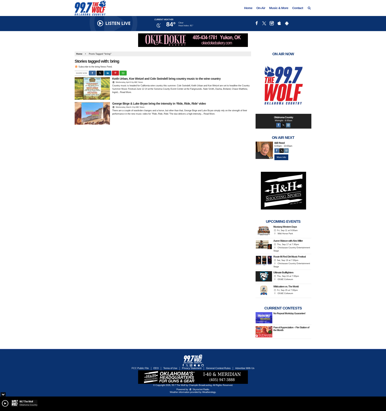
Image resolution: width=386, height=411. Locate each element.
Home (248, 8)
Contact (297, 8)
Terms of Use (170, 368)
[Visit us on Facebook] (256, 23)
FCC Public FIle (140, 368)
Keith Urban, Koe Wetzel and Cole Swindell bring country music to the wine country (166, 78)
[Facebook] (278, 125)
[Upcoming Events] (264, 231)
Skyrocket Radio (200, 389)
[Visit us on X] (264, 23)
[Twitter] (283, 125)
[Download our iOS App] (279, 23)
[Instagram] (288, 125)
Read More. (126, 92)
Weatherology (209, 392)
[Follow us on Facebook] (183, 365)
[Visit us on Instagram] (271, 23)
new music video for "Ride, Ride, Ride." (150, 113)
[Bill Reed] (264, 150)
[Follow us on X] (187, 365)
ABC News (138, 82)
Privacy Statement (191, 368)
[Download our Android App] (286, 23)
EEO (156, 368)
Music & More (278, 8)
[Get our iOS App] (195, 365)
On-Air (260, 8)
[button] (309, 8)
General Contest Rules (218, 368)
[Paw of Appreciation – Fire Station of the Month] (264, 331)
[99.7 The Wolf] (92, 7)
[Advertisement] (193, 40)
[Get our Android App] (199, 365)
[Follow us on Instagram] (191, 365)
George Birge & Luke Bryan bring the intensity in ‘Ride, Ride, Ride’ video (159, 103)
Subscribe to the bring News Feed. (95, 66)
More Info (281, 157)
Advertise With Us (244, 368)
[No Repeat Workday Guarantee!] (264, 317)
